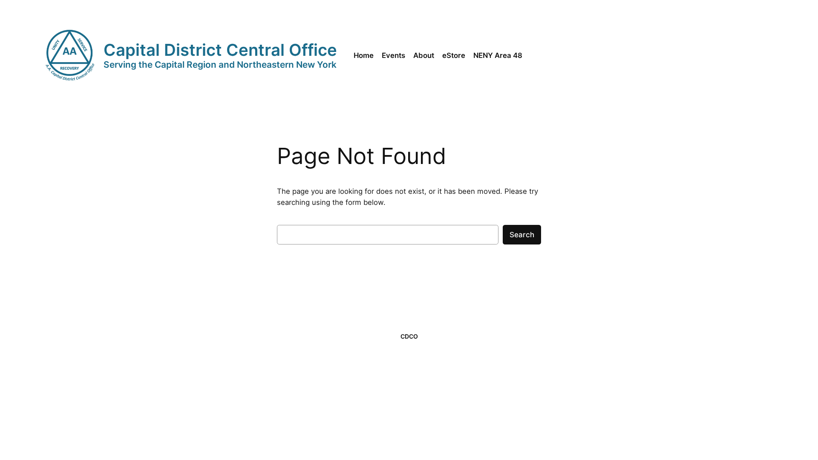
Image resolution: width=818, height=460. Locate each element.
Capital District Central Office (220, 50)
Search (522, 234)
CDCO (409, 336)
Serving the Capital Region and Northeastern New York (220, 64)
